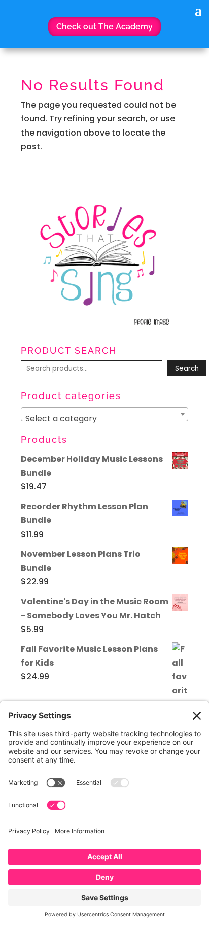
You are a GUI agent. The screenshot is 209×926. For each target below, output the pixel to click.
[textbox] (104, 419)
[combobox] (104, 414)
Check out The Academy (104, 26)
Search (187, 368)
